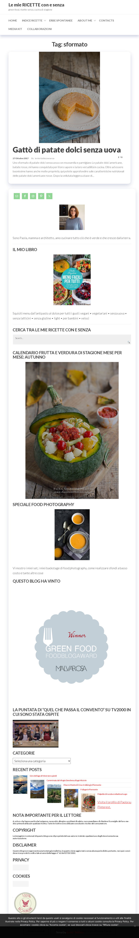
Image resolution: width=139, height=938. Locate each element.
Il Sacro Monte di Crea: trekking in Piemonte (82, 785)
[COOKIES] (21, 883)
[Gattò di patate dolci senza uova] (69, 97)
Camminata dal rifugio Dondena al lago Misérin (67, 780)
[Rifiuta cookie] (134, 926)
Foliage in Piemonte (89, 789)
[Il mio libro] (72, 279)
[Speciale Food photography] (72, 534)
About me (85, 20)
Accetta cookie (36, 931)
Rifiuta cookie (62, 931)
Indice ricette (32, 20)
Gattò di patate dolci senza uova (67, 149)
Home (12, 20)
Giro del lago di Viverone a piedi (43, 776)
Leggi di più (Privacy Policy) (95, 931)
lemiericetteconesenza (44, 158)
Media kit (15, 28)
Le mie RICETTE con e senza (36, 4)
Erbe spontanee (61, 20)
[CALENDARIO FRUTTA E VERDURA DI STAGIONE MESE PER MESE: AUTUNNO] (72, 430)
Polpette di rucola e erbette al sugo (112, 794)
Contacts (106, 20)
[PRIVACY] (21, 867)
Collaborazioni (39, 28)
